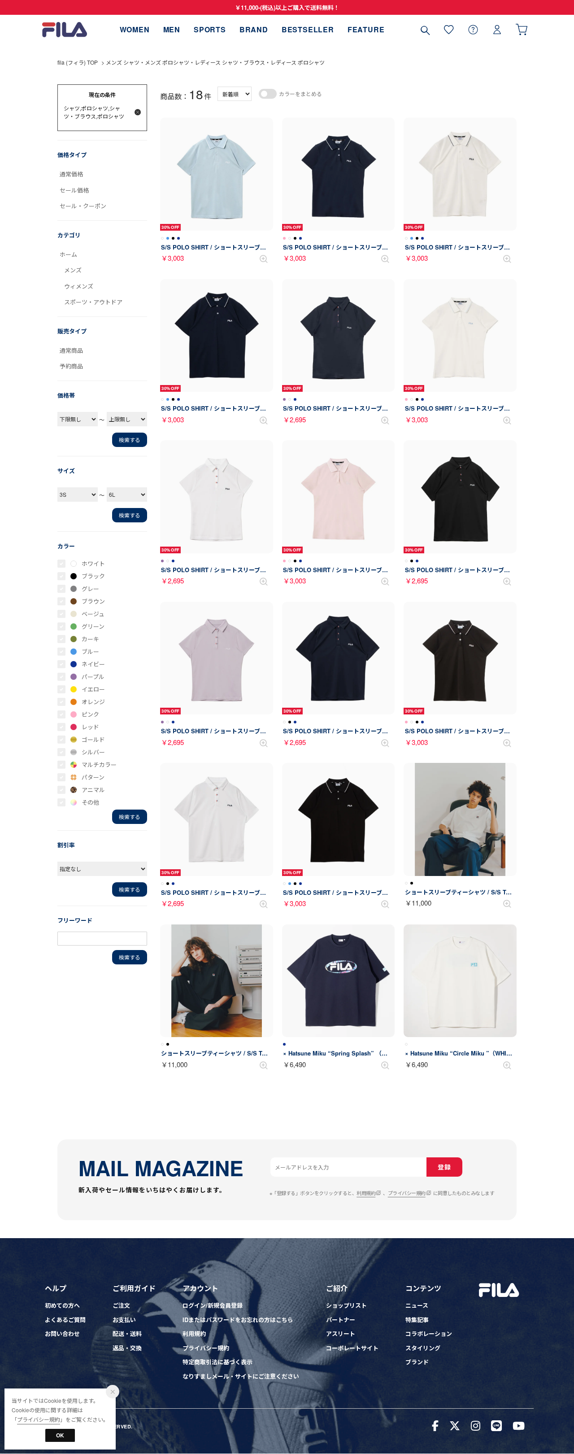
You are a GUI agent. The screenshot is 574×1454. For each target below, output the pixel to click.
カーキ (90, 639)
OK (60, 1435)
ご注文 (121, 1305)
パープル (93, 676)
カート (521, 29)
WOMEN (135, 29)
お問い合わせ (62, 1333)
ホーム (68, 254)
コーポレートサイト (352, 1348)
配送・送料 (127, 1333)
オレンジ (93, 701)
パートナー (340, 1319)
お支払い (124, 1319)
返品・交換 (127, 1348)
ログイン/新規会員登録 (213, 1305)
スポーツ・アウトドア (93, 302)
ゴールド (93, 739)
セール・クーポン (83, 205)
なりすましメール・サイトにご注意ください (241, 1376)
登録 (444, 1166)
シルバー (93, 752)
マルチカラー (99, 764)
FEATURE (366, 29)
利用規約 (366, 1192)
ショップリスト (346, 1305)
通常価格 (71, 174)
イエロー (93, 689)
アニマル (93, 789)
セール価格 (74, 190)
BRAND (253, 29)
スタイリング (422, 1348)
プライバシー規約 (407, 1192)
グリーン (93, 626)
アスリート (340, 1333)
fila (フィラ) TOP (77, 62)
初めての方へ (62, 1305)
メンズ (73, 270)
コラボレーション (428, 1333)
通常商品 (71, 350)
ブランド (417, 1362)
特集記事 (417, 1319)
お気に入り (449, 29)
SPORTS (210, 29)
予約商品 (71, 366)
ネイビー (93, 664)
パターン (93, 777)
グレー (90, 588)
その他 (90, 802)
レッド (90, 727)
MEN (171, 29)
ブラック (93, 576)
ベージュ (93, 613)
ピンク (90, 714)
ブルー (90, 651)
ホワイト (93, 563)
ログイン (497, 29)
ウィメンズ (78, 286)
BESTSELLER (308, 29)
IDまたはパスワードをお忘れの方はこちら (238, 1319)
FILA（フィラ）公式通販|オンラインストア (64, 29)
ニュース (416, 1305)
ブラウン (93, 601)
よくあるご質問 (65, 1319)
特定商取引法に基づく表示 (217, 1362)
